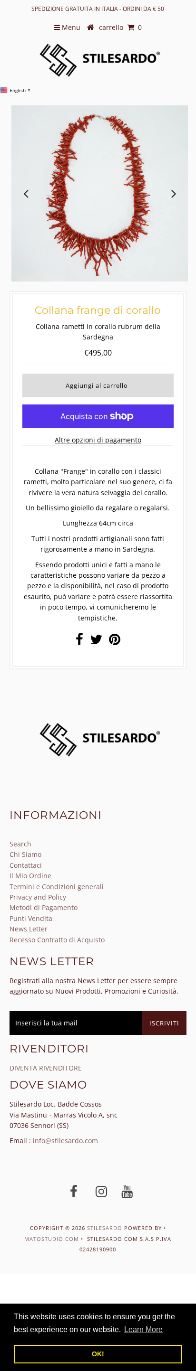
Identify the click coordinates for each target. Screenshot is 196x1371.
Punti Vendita (31, 918)
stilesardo (105, 1227)
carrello (120, 27)
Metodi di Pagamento (44, 907)
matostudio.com (51, 1238)
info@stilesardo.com (65, 1140)
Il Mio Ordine (30, 875)
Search (20, 843)
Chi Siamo (25, 854)
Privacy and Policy (38, 896)
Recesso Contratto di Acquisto (57, 939)
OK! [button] (98, 1354)
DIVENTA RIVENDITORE (46, 1067)
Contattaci (26, 865)
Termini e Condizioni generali (57, 886)
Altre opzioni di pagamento (98, 439)
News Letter (29, 928)
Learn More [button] (143, 1329)
